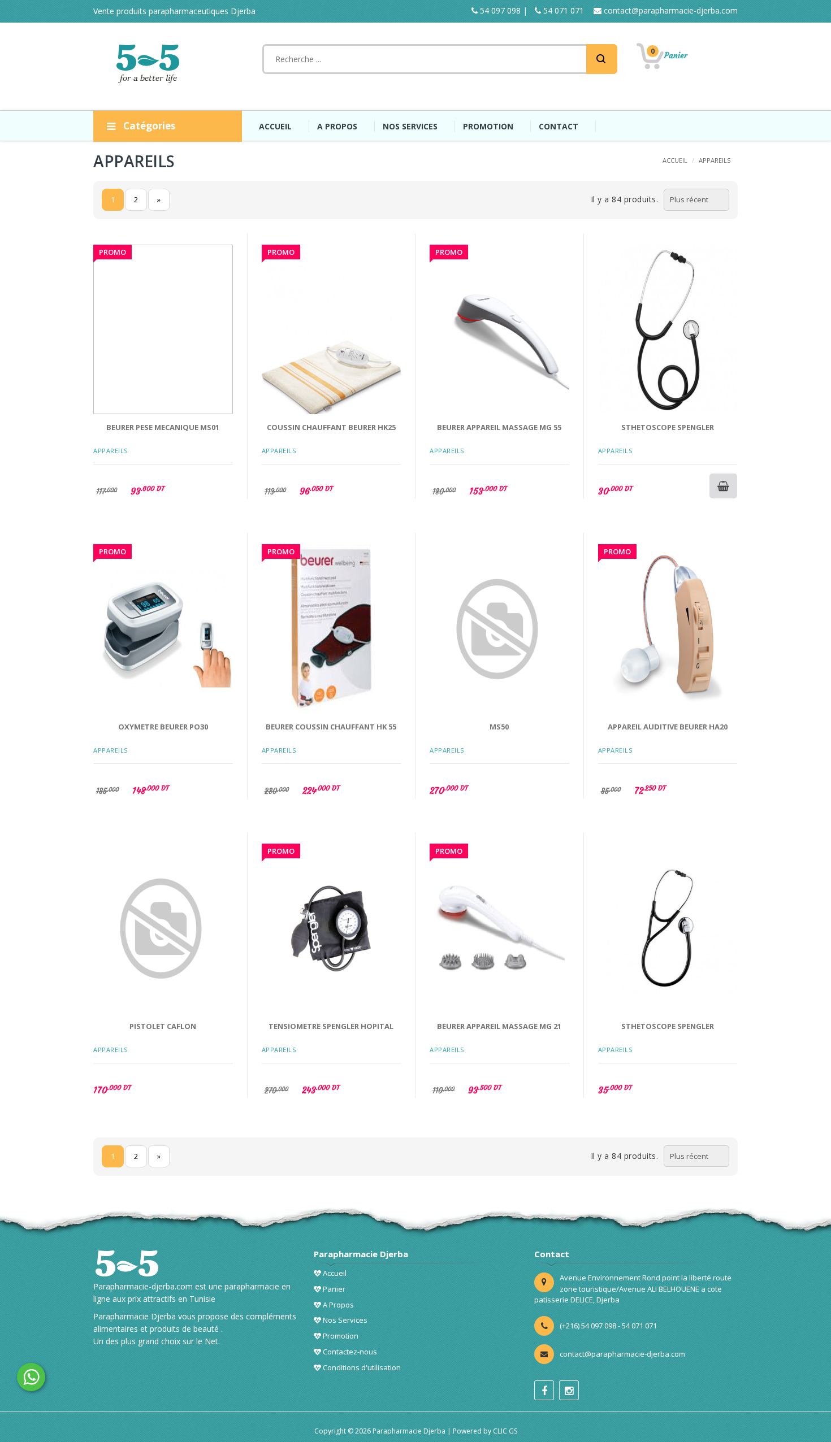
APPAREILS (714, 160)
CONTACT (558, 126)
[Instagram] (569, 1390)
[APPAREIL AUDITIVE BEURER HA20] (668, 629)
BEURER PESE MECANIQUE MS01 (162, 427)
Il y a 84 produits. (625, 199)
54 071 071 (562, 10)
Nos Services (344, 1320)
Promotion (339, 1336)
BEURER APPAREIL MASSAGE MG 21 (499, 1026)
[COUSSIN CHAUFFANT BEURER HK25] (331, 329)
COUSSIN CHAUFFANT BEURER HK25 (331, 427)
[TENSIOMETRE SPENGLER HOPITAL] (331, 928)
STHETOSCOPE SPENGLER (667, 427)
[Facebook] (544, 1390)
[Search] (601, 59)
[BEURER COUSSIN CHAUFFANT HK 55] (331, 629)
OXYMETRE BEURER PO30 (163, 727)
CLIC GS (505, 1431)
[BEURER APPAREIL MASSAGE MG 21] (499, 928)
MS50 (499, 727)
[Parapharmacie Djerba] (149, 63)
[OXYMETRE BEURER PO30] (163, 629)
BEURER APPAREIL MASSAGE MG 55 (499, 427)
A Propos (337, 1305)
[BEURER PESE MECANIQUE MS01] (163, 329)
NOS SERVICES (410, 126)
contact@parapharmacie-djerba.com (669, 10)
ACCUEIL (275, 126)
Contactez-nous (349, 1352)
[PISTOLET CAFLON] (163, 928)
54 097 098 (499, 10)
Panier (333, 1289)
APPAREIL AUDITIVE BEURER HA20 (668, 727)
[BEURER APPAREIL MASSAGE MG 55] (499, 329)
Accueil (334, 1273)
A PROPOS (337, 126)
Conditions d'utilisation (361, 1367)
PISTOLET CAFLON (162, 1026)
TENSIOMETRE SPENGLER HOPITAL (331, 1026)
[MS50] (499, 629)
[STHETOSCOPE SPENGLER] (668, 329)
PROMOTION (488, 126)
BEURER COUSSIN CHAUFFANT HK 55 (331, 727)
